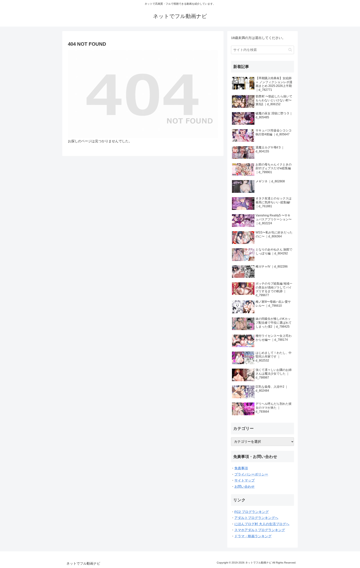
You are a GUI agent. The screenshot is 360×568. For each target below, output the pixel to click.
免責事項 (241, 468)
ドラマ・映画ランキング (253, 536)
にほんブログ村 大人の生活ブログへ (261, 524)
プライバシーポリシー (251, 474)
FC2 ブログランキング (251, 512)
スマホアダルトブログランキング (259, 530)
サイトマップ (244, 480)
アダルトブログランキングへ (256, 518)
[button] (290, 50)
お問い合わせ (244, 486)
